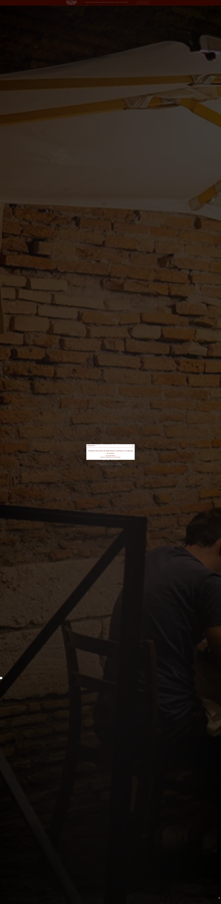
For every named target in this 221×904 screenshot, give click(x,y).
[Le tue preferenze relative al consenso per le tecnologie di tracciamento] (1, 678)
